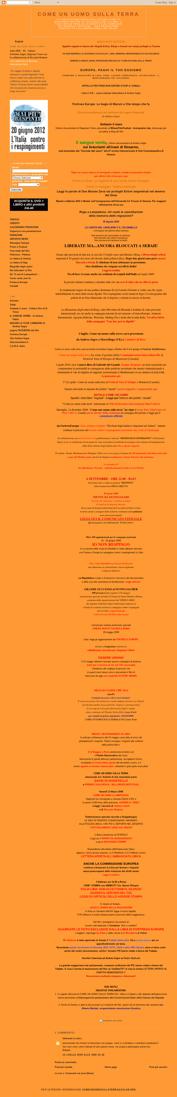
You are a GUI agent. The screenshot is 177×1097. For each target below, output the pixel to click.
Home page (111, 1067)
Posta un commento (65, 1062)
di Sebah (142, 933)
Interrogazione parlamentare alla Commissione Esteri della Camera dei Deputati (121, 997)
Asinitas (14, 300)
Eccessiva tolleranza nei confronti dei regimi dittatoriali (111, 112)
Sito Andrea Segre (19, 338)
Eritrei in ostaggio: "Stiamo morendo (111, 186)
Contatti (14, 286)
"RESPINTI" (127, 482)
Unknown (68, 1038)
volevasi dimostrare (113, 93)
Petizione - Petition (20, 254)
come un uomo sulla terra (88, 14)
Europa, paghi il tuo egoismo (111, 70)
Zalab (13, 304)
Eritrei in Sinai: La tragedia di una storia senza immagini (111, 181)
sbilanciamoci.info (87, 438)
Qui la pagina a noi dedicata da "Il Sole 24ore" (111, 522)
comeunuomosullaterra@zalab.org (109, 1089)
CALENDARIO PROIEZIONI (24, 227)
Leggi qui (112, 398)
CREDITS (15, 223)
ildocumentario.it (19, 342)
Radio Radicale (132, 958)
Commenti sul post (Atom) (79, 1073)
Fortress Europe (18, 334)
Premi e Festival (18, 247)
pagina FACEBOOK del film (24, 330)
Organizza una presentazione (25, 231)
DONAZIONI (16, 235)
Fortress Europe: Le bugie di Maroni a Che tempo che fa (111, 104)
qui (120, 176)
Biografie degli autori (21, 266)
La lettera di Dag (18, 262)
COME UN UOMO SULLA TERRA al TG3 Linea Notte (111, 719)
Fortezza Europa (18, 282)
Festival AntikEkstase (154, 349)
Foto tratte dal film (20, 251)
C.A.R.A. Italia (17, 346)
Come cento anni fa (20, 278)
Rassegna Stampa (19, 243)
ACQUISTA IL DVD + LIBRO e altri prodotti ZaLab (29, 204)
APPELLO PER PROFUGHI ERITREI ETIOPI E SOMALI (111, 86)
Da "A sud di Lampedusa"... (25, 274)
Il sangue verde (91, 142)
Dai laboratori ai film (21, 270)
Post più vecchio (158, 1067)
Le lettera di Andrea (20, 258)
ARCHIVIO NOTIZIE (111, 41)
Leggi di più (130, 712)
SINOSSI (14, 219)
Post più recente (63, 1067)
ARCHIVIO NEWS (19, 239)
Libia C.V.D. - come (92, 93)
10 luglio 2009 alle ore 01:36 (84, 1055)
